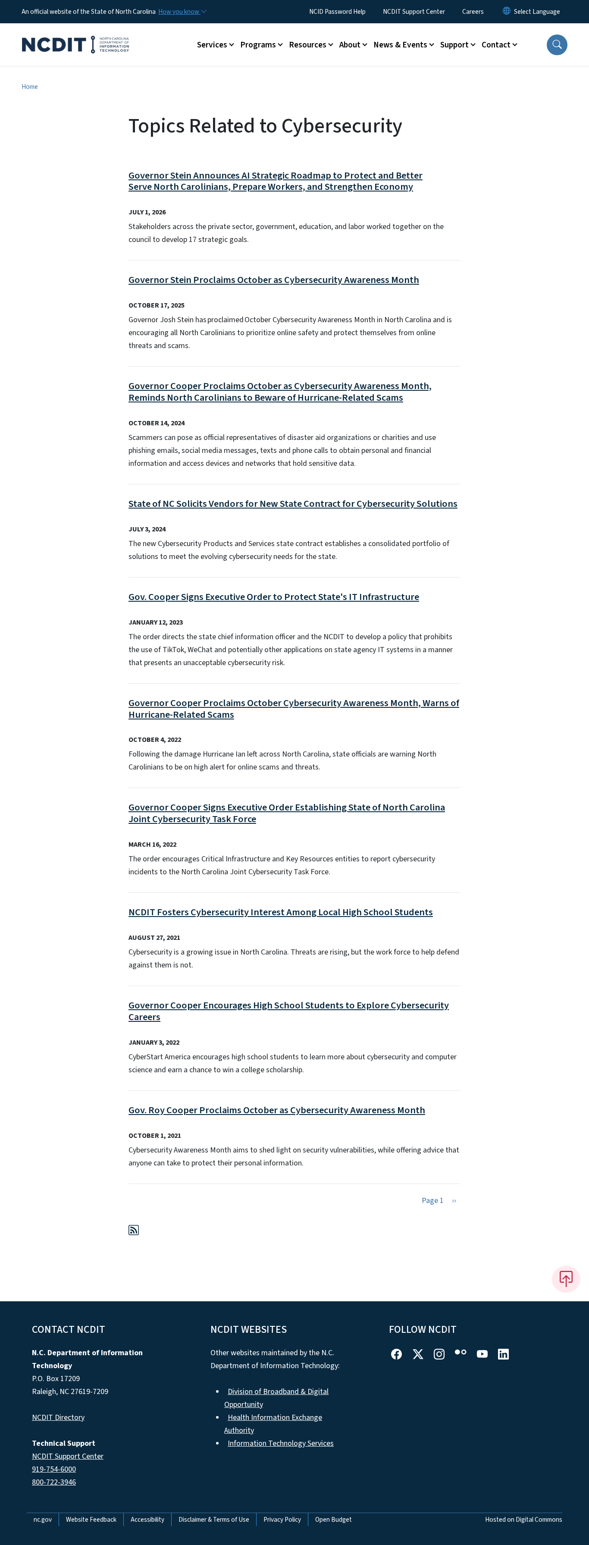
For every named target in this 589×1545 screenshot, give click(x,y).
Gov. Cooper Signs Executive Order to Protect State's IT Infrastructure (273, 597)
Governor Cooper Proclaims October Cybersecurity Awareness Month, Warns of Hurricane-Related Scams (293, 709)
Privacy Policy (282, 1519)
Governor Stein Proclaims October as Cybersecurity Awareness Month (273, 280)
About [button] (349, 45)
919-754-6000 (54, 1469)
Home (30, 86)
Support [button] (454, 45)
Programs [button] (258, 45)
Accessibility (147, 1519)
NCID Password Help (337, 11)
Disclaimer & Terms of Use (214, 1519)
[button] (557, 45)
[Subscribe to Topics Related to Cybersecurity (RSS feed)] (133, 1231)
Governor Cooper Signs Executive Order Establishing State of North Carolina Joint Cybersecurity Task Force (286, 813)
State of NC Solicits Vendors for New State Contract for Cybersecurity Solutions (292, 504)
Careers (473, 11)
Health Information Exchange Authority (273, 1424)
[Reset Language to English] (507, 11)
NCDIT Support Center (414, 11)
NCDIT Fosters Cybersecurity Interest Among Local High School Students (280, 912)
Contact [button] (496, 45)
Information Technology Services (281, 1443)
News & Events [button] (400, 45)
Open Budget (333, 1519)
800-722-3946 (54, 1482)
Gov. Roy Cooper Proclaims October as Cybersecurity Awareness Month (276, 1110)
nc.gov (43, 1519)
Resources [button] (307, 45)
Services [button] (212, 45)
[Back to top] (566, 1279)
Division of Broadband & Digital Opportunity (276, 1398)
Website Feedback (91, 1519)
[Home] (75, 35)
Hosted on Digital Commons (523, 1519)
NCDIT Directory (58, 1417)
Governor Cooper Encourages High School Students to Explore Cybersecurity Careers (288, 1011)
